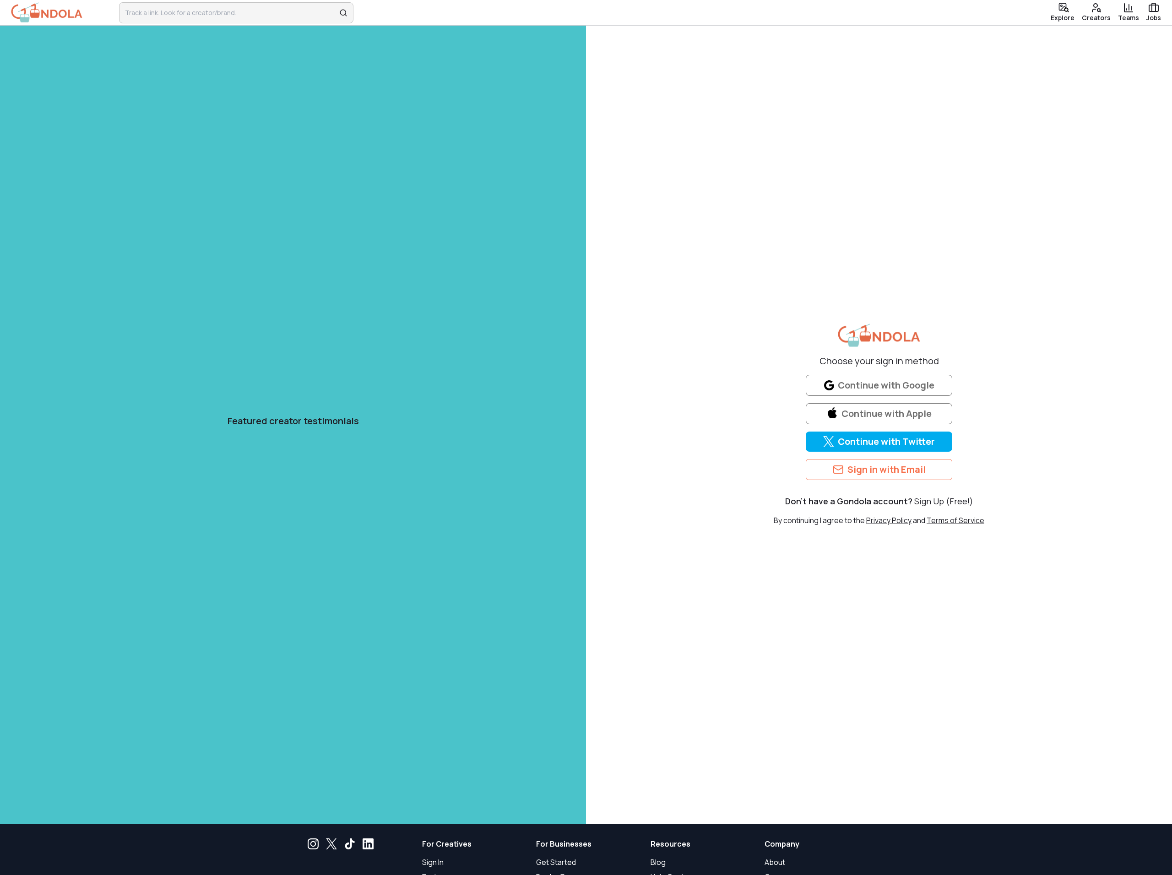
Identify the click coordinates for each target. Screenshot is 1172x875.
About (775, 862)
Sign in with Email (886, 469)
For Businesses (563, 844)
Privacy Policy (889, 520)
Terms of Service (955, 520)
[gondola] (46, 12)
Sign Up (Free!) (943, 501)
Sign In (433, 862)
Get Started (556, 862)
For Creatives (447, 844)
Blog (658, 862)
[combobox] (230, 12)
